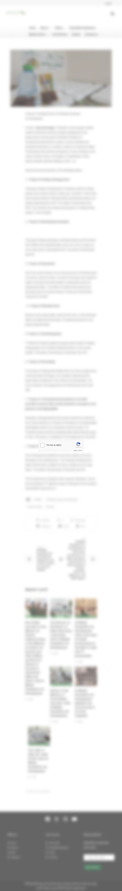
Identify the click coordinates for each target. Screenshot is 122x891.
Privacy (75, 450)
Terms (80, 450)
